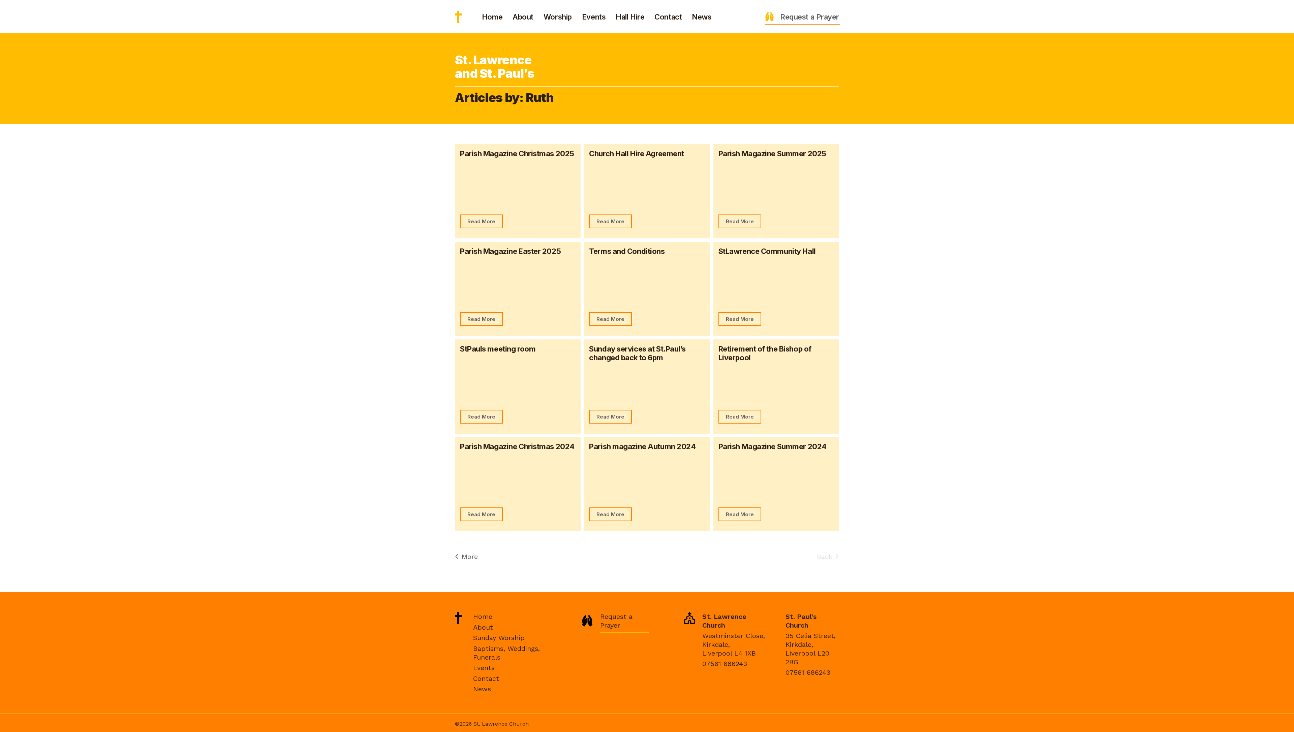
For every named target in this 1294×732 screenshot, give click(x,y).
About (523, 16)
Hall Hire (630, 16)
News (701, 16)
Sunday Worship (499, 638)
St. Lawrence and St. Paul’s (458, 17)
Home (492, 16)
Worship (558, 16)
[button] (802, 16)
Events (594, 16)
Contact (668, 16)
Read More (481, 221)
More (468, 557)
